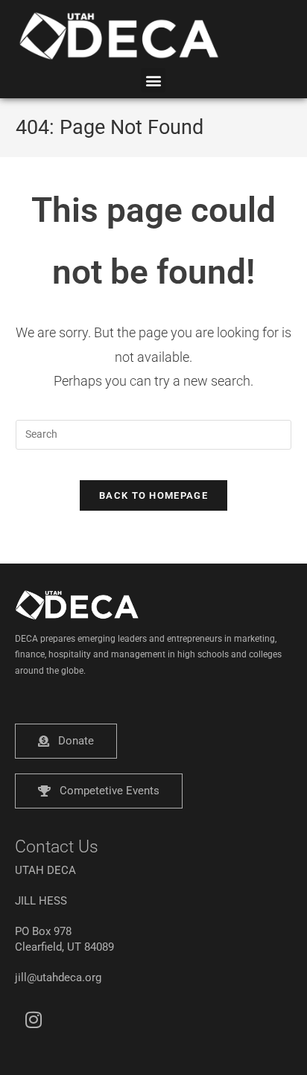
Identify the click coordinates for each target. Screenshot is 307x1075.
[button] (153, 80)
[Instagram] (33, 1019)
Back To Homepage (153, 495)
